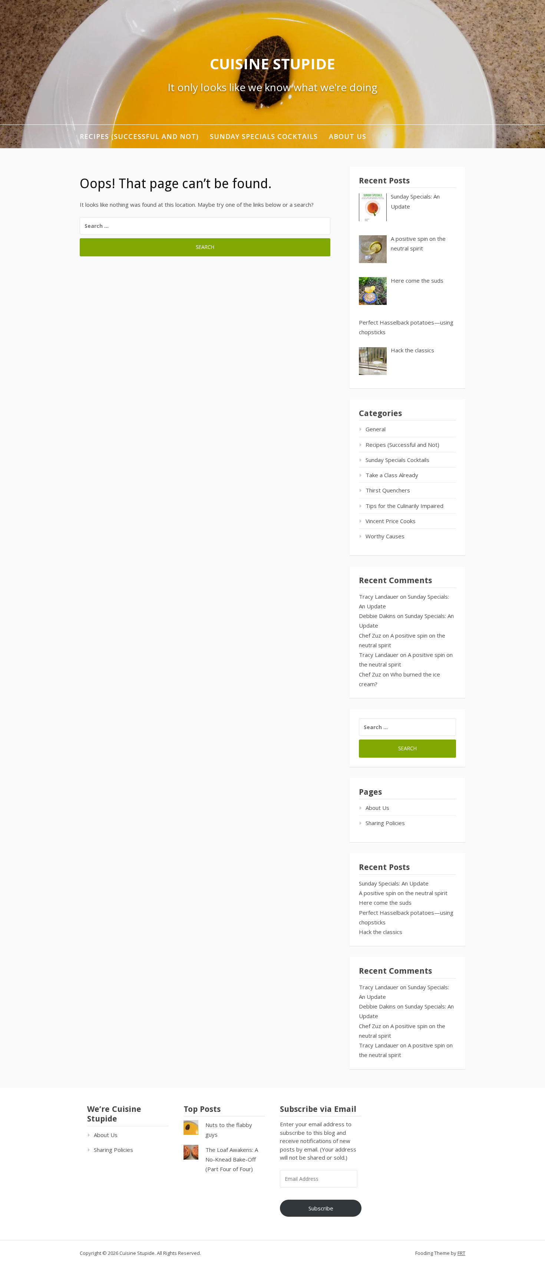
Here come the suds (385, 902)
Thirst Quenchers (388, 490)
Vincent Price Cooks (391, 521)
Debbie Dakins (377, 615)
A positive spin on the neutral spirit (403, 893)
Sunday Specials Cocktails (264, 136)
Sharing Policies (385, 823)
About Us (347, 136)
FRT (461, 1253)
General (376, 429)
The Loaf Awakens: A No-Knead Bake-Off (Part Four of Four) (231, 1159)
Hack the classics (380, 932)
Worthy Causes (385, 536)
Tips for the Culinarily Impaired (404, 505)
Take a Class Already (392, 475)
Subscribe (320, 1208)
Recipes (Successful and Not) (139, 136)
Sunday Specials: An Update (394, 883)
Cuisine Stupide (272, 63)
